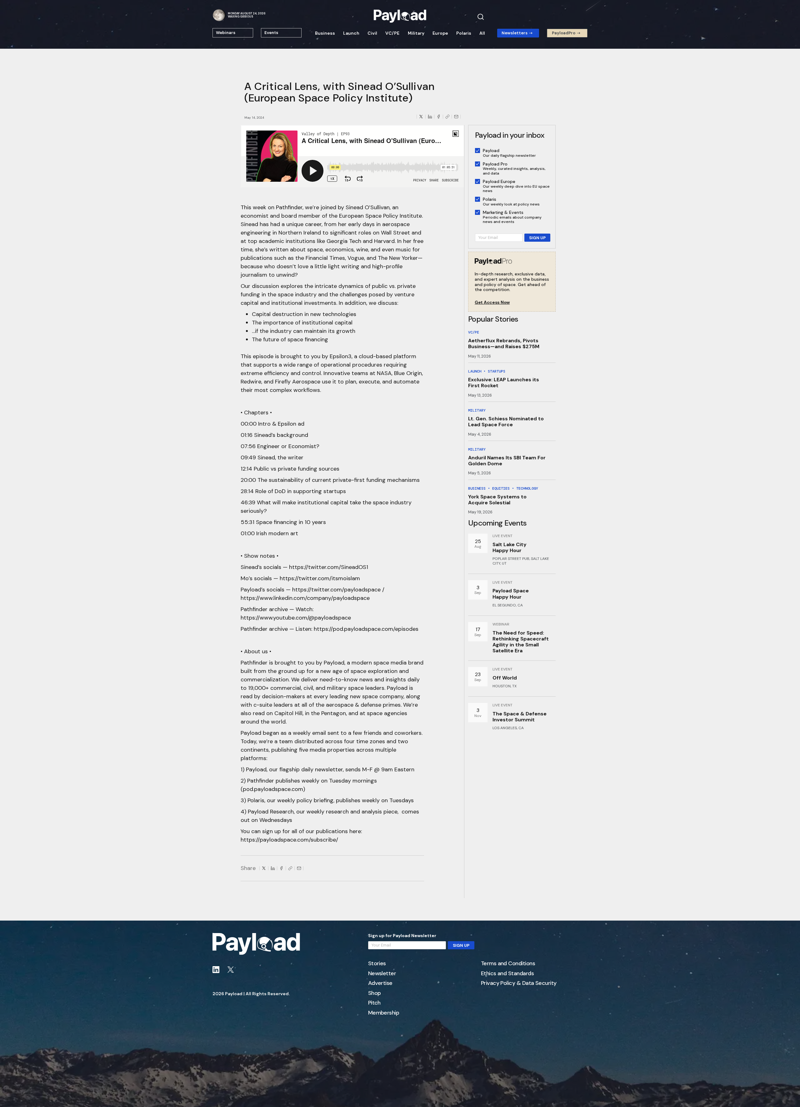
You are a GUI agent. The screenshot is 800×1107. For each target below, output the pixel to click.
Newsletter (382, 973)
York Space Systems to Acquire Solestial (497, 499)
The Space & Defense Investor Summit (519, 716)
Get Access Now (492, 302)
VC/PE (392, 33)
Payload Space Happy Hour (510, 593)
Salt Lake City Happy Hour (509, 547)
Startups (496, 371)
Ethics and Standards (507, 973)
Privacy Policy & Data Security (519, 983)
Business (325, 33)
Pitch (374, 1003)
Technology (527, 488)
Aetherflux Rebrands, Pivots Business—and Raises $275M (503, 343)
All (482, 33)
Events (271, 32)
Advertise (380, 983)
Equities (501, 488)
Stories (377, 963)
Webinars (225, 32)
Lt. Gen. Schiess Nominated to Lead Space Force (506, 421)
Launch (351, 33)
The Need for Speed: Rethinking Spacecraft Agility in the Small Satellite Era (520, 642)
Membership (383, 1013)
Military (416, 33)
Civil (372, 33)
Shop (374, 993)
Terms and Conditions (508, 963)
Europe (440, 33)
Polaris (463, 33)
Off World (504, 678)
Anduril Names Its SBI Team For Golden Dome (507, 460)
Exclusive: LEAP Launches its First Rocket (503, 382)
